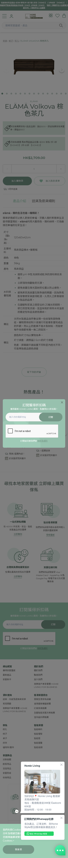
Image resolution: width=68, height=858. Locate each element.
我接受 (18, 849)
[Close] (62, 402)
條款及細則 (42, 441)
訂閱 (50, 417)
